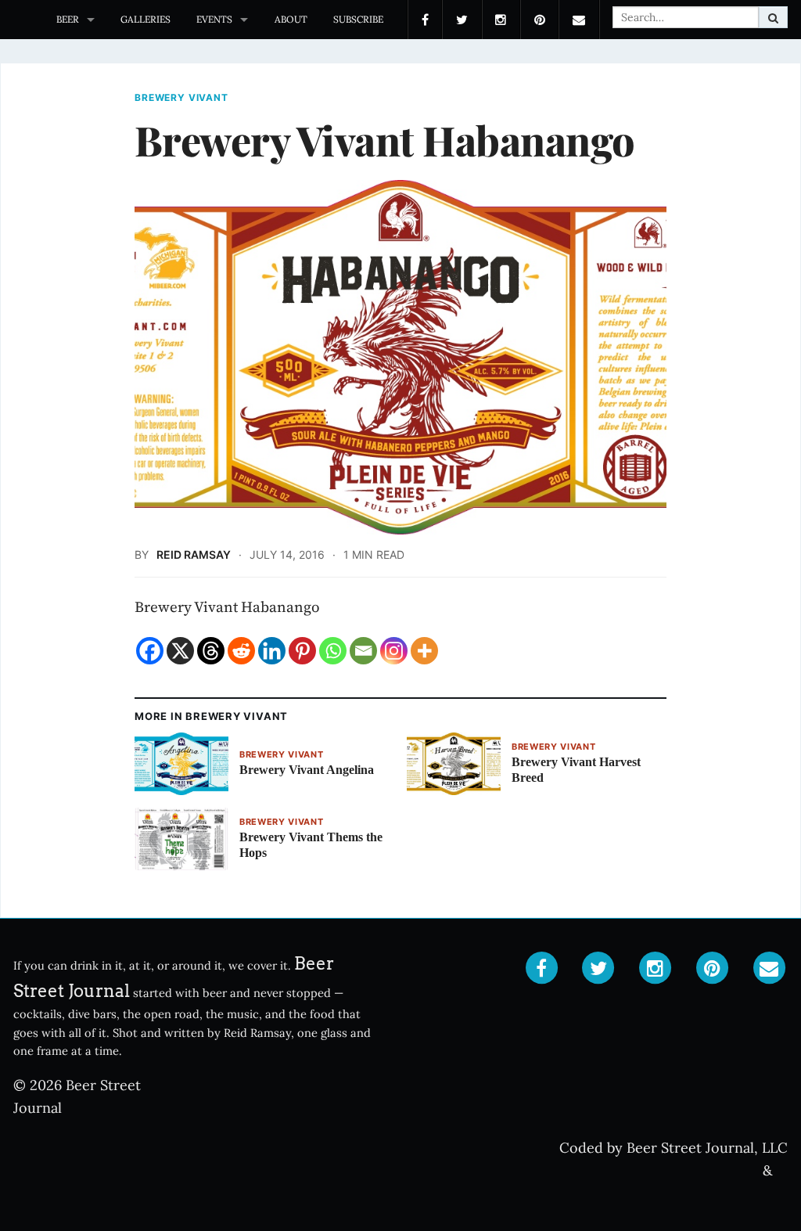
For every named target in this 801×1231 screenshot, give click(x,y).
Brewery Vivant (181, 98)
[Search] (773, 17)
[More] (424, 650)
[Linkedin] (272, 650)
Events (214, 19)
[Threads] (210, 650)
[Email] (363, 650)
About (291, 19)
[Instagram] (394, 650)
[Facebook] (149, 650)
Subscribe (358, 19)
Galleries (145, 19)
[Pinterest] (302, 650)
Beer (67, 19)
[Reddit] (241, 650)
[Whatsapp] (333, 650)
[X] (180, 650)
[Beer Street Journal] (21, 19)
